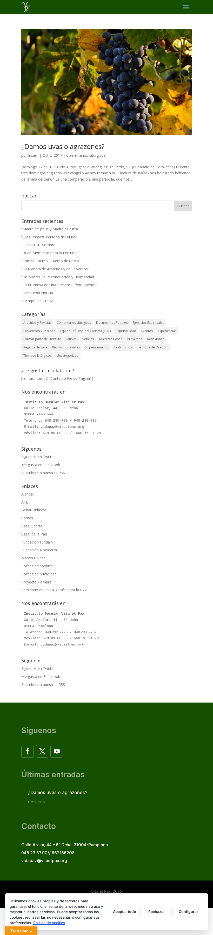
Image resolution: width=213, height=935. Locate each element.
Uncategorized (67, 355)
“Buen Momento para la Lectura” (49, 252)
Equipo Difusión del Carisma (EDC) (85, 331)
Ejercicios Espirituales (148, 322)
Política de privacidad (39, 574)
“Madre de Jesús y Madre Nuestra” (50, 228)
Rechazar (156, 911)
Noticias (88, 339)
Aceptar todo (124, 911)
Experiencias (167, 331)
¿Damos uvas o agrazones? (62, 146)
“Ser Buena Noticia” (37, 292)
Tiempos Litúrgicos (37, 355)
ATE (24, 502)
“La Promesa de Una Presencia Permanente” (59, 284)
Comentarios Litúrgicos (85, 155)
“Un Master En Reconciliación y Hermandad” (58, 276)
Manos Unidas (33, 557)
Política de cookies (37, 565)
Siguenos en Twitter (38, 456)
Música (71, 339)
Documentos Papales (112, 322)
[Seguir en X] (42, 751)
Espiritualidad (126, 331)
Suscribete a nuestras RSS (43, 472)
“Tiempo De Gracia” (38, 300)
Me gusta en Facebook (40, 464)
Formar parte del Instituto (42, 339)
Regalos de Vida (35, 347)
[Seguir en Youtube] (56, 751)
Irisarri (33, 155)
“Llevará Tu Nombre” (39, 244)
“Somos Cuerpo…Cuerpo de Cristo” (50, 260)
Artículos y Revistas (37, 322)
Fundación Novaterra (39, 549)
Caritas (27, 517)
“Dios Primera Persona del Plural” (49, 237)
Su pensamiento (97, 347)
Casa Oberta (31, 526)
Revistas (74, 347)
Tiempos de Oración (152, 347)
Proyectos (134, 339)
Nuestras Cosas (110, 339)
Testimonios (123, 347)
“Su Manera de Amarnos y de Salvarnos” (55, 268)
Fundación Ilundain (37, 542)
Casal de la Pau (34, 534)
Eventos (147, 331)
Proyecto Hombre (36, 582)
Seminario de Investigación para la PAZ (54, 589)
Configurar (188, 911)
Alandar (27, 494)
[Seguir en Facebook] (27, 751)
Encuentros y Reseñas (39, 331)
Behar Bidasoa (33, 509)
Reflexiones (155, 339)
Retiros (57, 347)
